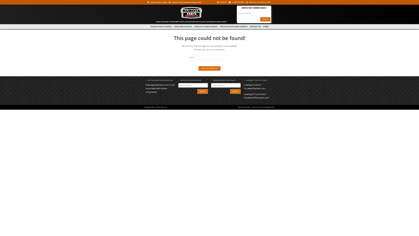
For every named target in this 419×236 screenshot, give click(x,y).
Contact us (255, 27)
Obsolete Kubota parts (206, 27)
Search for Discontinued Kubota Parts (263, 107)
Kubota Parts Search (161, 27)
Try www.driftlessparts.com (256, 97)
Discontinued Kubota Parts (233, 27)
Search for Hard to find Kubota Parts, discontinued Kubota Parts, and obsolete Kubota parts (191, 22)
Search (265, 19)
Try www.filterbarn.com (254, 88)
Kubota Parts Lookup (244, 107)
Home (266, 27)
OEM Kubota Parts (183, 27)
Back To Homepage (209, 68)
